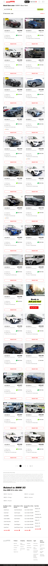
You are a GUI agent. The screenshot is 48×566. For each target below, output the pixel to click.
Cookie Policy (35, 559)
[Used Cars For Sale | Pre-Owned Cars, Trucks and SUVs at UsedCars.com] (10, 2)
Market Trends (29, 547)
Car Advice (15, 547)
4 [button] (27, 466)
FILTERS (9, 9)
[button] (31, 467)
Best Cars (15, 549)
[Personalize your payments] (22, 32)
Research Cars (16, 551)
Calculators (28, 543)
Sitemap (28, 549)
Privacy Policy (35, 545)
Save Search (40, 9)
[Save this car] (22, 19)
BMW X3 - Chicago (8, 497)
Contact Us (22, 546)
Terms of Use (35, 543)
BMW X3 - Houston (28, 497)
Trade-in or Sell (16, 545)
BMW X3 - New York (8, 494)
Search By (15, 543)
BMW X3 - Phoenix (8, 500)
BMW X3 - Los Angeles (29, 494)
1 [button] (20, 466)
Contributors (29, 545)
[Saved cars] (39, 2)
